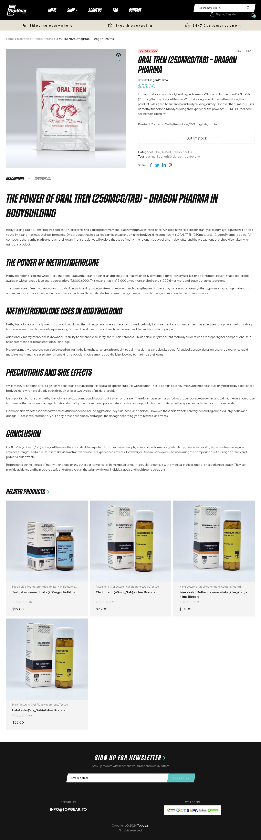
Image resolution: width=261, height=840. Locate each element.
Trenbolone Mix (43, 38)
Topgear (143, 825)
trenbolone (192, 156)
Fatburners (102, 586)
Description (15, 178)
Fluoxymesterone (47, 704)
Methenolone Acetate (217, 586)
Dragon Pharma (158, 80)
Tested (166, 152)
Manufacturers (66, 586)
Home (10, 38)
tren (180, 156)
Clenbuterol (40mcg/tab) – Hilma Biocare (125, 592)
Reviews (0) (42, 178)
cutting (151, 156)
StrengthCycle (167, 156)
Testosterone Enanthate (41, 586)
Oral (157, 152)
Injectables (24, 38)
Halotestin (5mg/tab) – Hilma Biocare (38, 710)
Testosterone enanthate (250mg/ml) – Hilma (43, 592)
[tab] (20, 178)
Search (249, 8)
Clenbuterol (117, 586)
